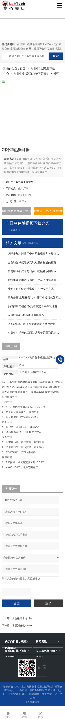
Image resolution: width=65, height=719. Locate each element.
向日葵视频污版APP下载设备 (31, 73)
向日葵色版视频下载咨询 (16, 212)
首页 (23, 68)
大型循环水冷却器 (22, 618)
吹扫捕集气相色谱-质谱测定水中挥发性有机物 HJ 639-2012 (34, 306)
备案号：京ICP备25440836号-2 (37, 690)
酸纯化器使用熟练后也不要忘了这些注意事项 (34, 279)
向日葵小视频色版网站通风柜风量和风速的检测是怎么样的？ (34, 332)
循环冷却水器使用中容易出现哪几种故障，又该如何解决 (34, 253)
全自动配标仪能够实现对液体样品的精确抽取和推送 (34, 262)
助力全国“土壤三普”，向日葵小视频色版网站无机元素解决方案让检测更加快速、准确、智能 (34, 297)
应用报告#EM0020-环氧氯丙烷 (26, 315)
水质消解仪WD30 (22, 625)
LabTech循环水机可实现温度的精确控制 (31, 323)
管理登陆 (34, 694)
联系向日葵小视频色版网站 (48, 212)
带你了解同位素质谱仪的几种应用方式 (31, 288)
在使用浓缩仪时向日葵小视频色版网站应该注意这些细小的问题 (34, 271)
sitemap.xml (32, 701)
